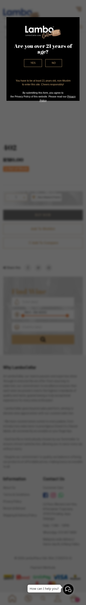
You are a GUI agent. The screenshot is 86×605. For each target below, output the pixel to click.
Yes (32, 62)
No (54, 62)
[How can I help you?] (68, 589)
